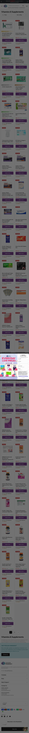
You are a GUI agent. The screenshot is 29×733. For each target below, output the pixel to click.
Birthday (19, 368)
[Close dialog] (28, 354)
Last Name (19, 361)
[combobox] (19, 367)
